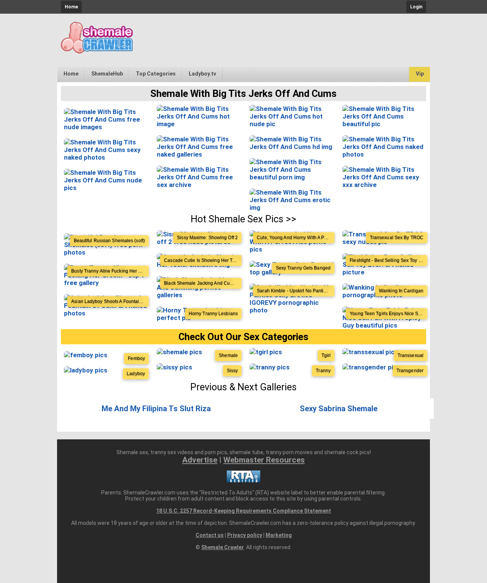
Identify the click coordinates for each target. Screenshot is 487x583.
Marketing (279, 535)
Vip (420, 74)
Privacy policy (244, 535)
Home (71, 7)
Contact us (210, 535)
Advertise (199, 459)
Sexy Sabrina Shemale (338, 408)
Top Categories (156, 74)
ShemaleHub (107, 74)
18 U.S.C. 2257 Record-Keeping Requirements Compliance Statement (243, 511)
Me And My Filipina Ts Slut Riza (156, 408)
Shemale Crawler (222, 547)
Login (416, 7)
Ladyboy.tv (202, 74)
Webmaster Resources (264, 459)
